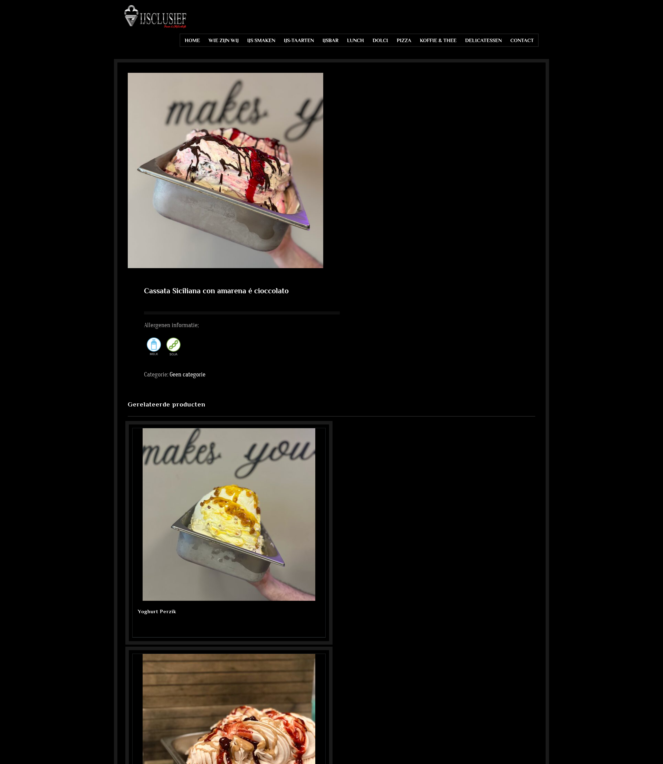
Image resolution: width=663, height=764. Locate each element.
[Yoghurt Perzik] (229, 514)
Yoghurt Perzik (157, 611)
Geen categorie (187, 374)
